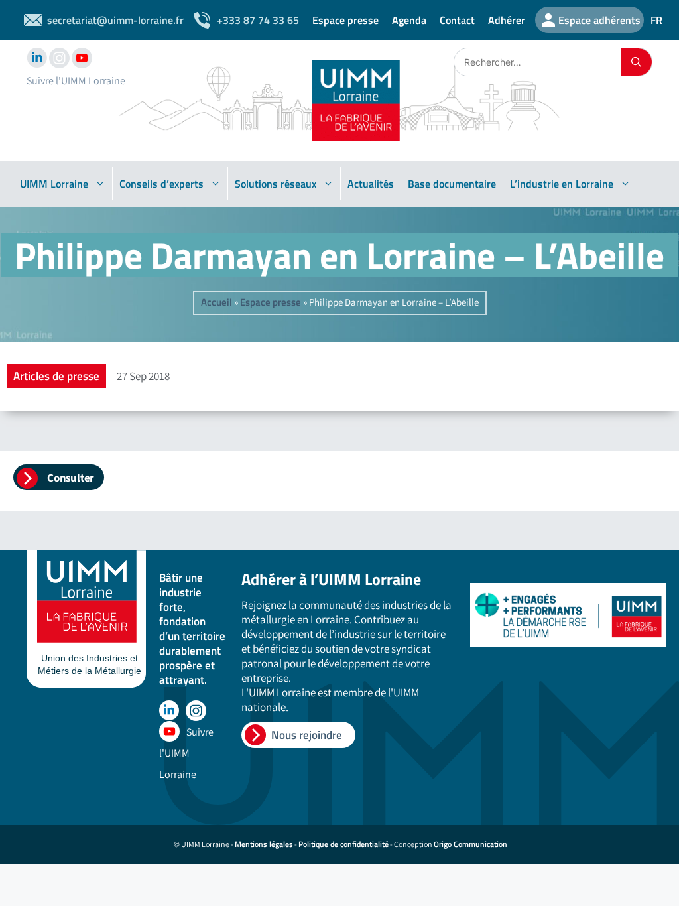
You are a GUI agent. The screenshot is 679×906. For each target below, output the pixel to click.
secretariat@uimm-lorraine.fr (115, 20)
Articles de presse (56, 376)
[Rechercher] (636, 62)
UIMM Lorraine (54, 184)
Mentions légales (264, 844)
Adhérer (506, 20)
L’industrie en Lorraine (561, 184)
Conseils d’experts (161, 184)
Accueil (216, 302)
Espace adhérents (599, 20)
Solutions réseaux (275, 184)
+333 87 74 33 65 (258, 20)
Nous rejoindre (306, 735)
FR (656, 20)
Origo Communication (470, 844)
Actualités (370, 184)
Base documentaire (452, 184)
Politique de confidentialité (343, 844)
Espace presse (345, 20)
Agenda (409, 20)
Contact (457, 20)
